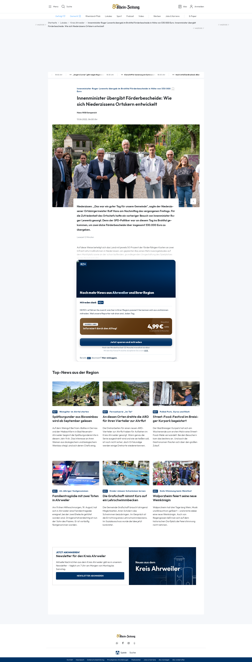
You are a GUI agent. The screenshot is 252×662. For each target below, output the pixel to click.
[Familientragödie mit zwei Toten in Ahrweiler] (75, 472)
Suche (69, 6)
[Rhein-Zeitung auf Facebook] (122, 643)
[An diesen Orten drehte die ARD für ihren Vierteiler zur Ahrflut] (126, 393)
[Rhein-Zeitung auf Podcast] (134, 643)
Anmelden (199, 6)
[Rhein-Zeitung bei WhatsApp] (117, 643)
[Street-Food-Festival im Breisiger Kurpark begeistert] (176, 393)
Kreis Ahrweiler (77, 22)
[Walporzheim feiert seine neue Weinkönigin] (176, 472)
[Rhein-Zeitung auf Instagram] (128, 643)
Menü (55, 6)
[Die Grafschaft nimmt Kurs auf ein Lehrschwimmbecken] (126, 472)
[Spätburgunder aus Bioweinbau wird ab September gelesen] (75, 393)
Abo (185, 6)
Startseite (52, 22)
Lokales (63, 22)
